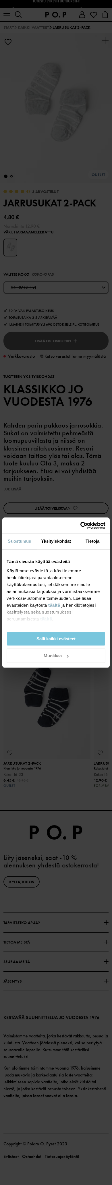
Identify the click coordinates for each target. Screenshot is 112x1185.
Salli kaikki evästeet (56, 638)
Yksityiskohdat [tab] (56, 541)
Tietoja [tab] (92, 541)
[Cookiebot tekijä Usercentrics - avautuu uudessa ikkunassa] (80, 525)
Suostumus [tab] (19, 541)
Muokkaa (53, 655)
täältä (54, 605)
